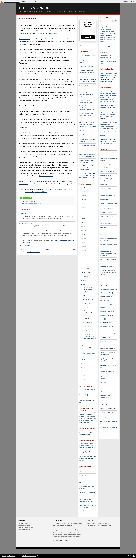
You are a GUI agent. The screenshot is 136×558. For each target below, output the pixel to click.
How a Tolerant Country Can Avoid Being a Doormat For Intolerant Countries (86, 167)
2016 (82, 222)
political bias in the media (106, 311)
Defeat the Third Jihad (24, 529)
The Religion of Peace (85, 479)
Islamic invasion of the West (107, 289)
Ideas (83, 295)
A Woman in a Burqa (84, 85)
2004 (82, 367)
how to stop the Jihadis (106, 266)
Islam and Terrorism (46, 176)
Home (47, 249)
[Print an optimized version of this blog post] (26, 199)
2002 (82, 375)
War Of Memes (86, 303)
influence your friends (106, 281)
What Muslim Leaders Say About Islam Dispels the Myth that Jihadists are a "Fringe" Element (87, 124)
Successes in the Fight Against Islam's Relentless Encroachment (87, 494)
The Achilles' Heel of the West (87, 145)
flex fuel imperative (105, 223)
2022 (82, 199)
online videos (103, 300)
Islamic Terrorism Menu (88, 353)
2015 (82, 226)
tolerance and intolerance (107, 408)
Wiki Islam (82, 482)
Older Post (72, 249)
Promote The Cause (87, 322)
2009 (82, 250)
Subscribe (88, 37)
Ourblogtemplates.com (29, 556)
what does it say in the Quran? (108, 412)
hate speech (103, 234)
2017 (82, 219)
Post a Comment (24, 245)
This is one (40, 33)
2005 (82, 363)
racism (102, 319)
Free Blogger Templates (8, 556)
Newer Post (22, 249)
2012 (82, 238)
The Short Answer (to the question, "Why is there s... (89, 347)
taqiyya (103, 118)
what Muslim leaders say (106, 418)
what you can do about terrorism (108, 421)
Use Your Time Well (87, 299)
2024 (82, 191)
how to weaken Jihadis (106, 278)
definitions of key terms (106, 195)
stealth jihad (103, 345)
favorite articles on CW (106, 216)
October (84, 268)
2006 (82, 360)
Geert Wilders (104, 231)
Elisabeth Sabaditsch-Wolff (107, 208)
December (85, 261)
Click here (87, 434)
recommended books (106, 326)
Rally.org (110, 31)
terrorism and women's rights (108, 386)
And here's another (51, 33)
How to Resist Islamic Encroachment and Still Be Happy (86, 94)
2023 (82, 195)
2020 (82, 207)
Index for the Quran (84, 395)
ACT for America (104, 164)
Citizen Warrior (34, 8)
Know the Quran (86, 330)
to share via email (105, 401)
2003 (82, 371)
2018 (82, 215)
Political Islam (82, 475)
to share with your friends (107, 404)
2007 (82, 258)
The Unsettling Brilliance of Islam (36, 192)
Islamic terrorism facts (106, 293)
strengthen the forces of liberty (108, 365)
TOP (134, 556)
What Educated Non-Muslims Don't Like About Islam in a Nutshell (86, 60)
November (85, 265)
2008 (82, 254)
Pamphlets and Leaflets (85, 119)
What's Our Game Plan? (85, 89)
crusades (103, 192)
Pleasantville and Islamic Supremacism (63, 525)
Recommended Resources (89, 342)
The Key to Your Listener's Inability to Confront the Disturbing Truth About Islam (86, 107)
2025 (82, 187)
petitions (102, 307)
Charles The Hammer (106, 188)
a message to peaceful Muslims (108, 152)
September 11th (104, 337)
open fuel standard (105, 304)
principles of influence (106, 315)
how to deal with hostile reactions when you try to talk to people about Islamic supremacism (108, 246)
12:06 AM (32, 223)
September (85, 272)
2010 (82, 246)
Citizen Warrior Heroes (24, 525)
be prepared (103, 184)
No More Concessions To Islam (26, 527)
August (84, 276)
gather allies (103, 227)
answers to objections (106, 171)
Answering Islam (83, 510)
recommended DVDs (106, 330)
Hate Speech (82, 130)
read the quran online (106, 322)
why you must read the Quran (108, 431)
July (83, 280)
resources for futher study (107, 333)
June (83, 284)
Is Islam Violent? (28, 18)
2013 (82, 234)
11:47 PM (31, 213)
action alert (103, 167)
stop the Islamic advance (107, 348)
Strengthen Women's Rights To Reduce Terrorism (87, 289)
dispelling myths (104, 199)
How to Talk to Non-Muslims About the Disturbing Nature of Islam (108, 272)
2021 (82, 203)
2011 (82, 242)
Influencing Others (87, 307)
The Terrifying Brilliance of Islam (87, 55)
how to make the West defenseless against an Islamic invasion (108, 253)
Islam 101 (81, 471)
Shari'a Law (103, 341)
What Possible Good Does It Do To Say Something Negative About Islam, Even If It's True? (87, 175)
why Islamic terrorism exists (33, 203)
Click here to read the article (60, 540)
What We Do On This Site (86, 66)
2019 (82, 211)
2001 (82, 379)
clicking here (103, 33)
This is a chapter (24, 39)
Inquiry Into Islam (22, 523)
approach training (105, 175)
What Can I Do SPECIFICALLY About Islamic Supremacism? (89, 336)
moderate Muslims (105, 296)
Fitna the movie (104, 220)
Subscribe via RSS (84, 45)
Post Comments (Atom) (33, 252)
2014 (82, 230)
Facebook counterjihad (106, 212)
